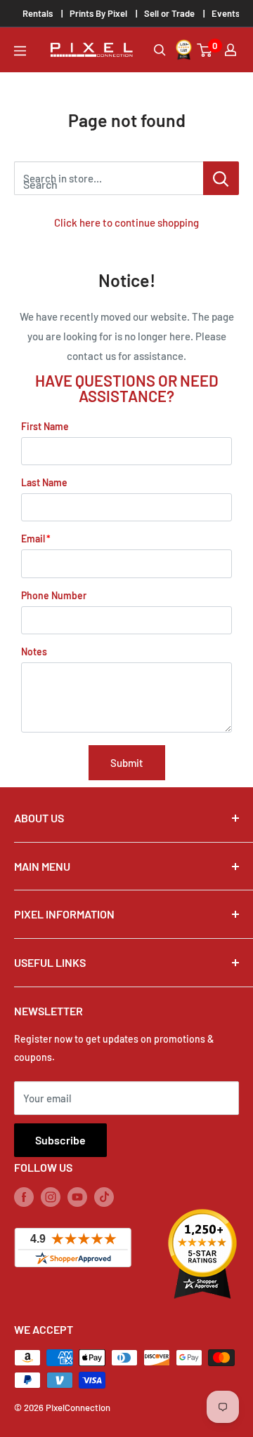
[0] (205, 50)
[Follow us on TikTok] (104, 1196)
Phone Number (53, 595)
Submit (126, 762)
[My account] (230, 50)
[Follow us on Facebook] (24, 1196)
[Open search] (160, 50)
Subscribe (60, 1140)
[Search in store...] (221, 178)
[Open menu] (20, 51)
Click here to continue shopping (126, 222)
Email (33, 538)
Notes (34, 651)
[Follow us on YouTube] (77, 1196)
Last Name (44, 482)
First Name (45, 426)
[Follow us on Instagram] (50, 1196)
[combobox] (108, 178)
